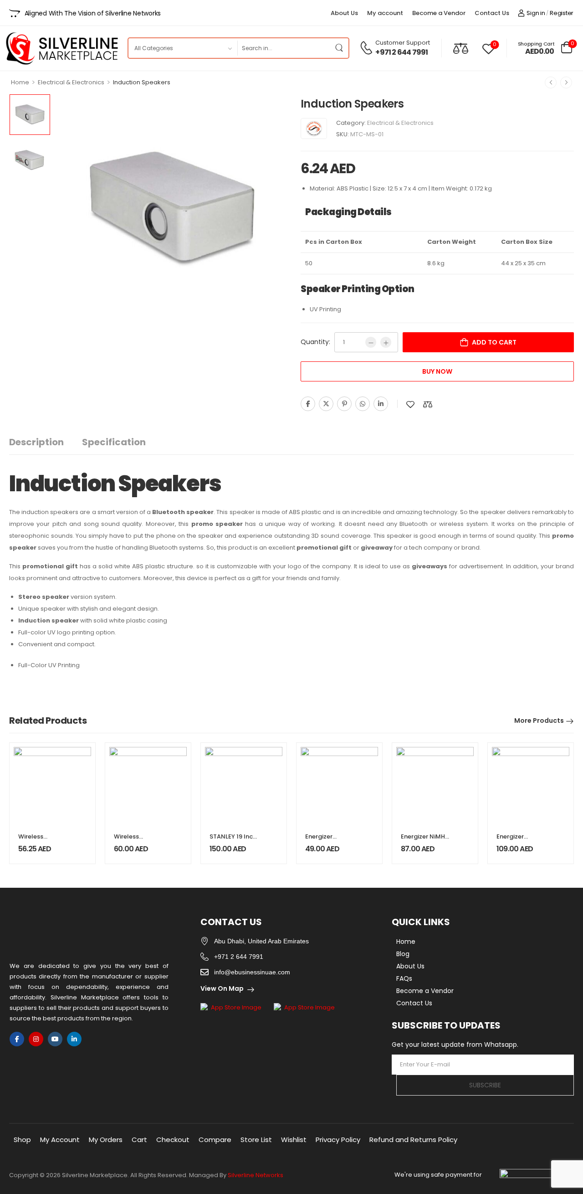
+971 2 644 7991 (401, 52)
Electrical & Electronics (71, 82)
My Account (60, 1139)
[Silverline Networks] (314, 128)
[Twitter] (326, 403)
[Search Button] (339, 48)
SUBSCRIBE (485, 1085)
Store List (256, 1139)
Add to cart (494, 342)
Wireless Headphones (133, 840)
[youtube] (55, 1039)
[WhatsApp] (362, 403)
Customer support (402, 42)
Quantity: (315, 341)
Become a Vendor (438, 13)
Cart (139, 1139)
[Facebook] (308, 403)
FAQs (404, 978)
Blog (402, 953)
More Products (539, 720)
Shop (22, 1139)
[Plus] (385, 342)
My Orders (106, 1139)
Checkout (172, 1139)
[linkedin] (74, 1039)
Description (36, 442)
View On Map (222, 988)
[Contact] (367, 48)
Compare (215, 1139)
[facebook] (17, 1039)
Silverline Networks (255, 1175)
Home (20, 82)
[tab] (45, 442)
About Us (344, 13)
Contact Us (492, 13)
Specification (114, 442)
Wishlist (294, 1139)
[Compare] (460, 48)
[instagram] (36, 1039)
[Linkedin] (380, 403)
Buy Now (437, 371)
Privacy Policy (338, 1139)
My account (385, 13)
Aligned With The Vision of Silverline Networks (93, 13)
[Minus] (370, 342)
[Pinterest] (344, 403)
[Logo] (61, 48)
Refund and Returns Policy (413, 1139)
